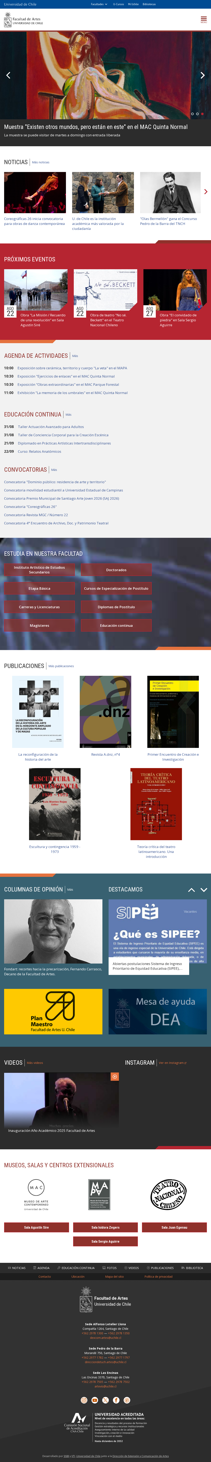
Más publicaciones (61, 666)
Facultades (97, 4)
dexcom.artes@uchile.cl (105, 1338)
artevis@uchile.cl (105, 1386)
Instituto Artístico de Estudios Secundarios (39, 569)
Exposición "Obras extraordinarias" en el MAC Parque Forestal (68, 384)
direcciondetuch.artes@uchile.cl (105, 1362)
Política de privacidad (158, 1276)
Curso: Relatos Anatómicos (39, 451)
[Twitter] (105, 1400)
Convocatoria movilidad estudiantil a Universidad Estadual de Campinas (63, 490)
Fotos (112, 1268)
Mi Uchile (133, 4)
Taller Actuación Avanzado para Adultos (51, 426)
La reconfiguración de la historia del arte (38, 757)
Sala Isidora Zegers (105, 1227)
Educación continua (116, 625)
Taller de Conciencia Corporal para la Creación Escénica (63, 435)
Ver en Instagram (171, 1063)
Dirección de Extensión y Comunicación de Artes (141, 1456)
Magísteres (39, 625)
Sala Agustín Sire (36, 1227)
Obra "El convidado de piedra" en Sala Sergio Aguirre (178, 320)
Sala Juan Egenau (174, 1227)
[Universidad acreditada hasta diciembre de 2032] (105, 1427)
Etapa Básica (39, 588)
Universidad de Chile (88, 1456)
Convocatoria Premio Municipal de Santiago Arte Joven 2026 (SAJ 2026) (61, 498)
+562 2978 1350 (119, 1333)
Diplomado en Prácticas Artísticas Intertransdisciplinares (64, 443)
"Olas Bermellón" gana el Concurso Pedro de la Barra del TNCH (168, 221)
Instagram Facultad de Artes (164, 1099)
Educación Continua (78, 1268)
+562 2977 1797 (119, 1357)
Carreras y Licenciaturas (39, 607)
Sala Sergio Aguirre (105, 1241)
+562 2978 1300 (92, 1333)
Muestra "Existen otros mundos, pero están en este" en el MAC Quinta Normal (96, 126)
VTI (73, 1456)
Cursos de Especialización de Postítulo (116, 588)
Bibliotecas (149, 4)
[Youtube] (94, 1400)
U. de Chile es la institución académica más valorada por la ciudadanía (98, 223)
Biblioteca (194, 1268)
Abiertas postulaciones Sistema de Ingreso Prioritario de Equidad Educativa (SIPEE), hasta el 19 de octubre (147, 968)
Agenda (43, 1268)
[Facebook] (116, 1400)
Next (202, 75)
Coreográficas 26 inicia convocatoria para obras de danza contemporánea (34, 221)
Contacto (45, 1276)
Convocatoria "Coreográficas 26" (30, 506)
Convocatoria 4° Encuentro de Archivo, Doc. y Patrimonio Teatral (56, 523)
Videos (134, 1268)
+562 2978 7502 (119, 1382)
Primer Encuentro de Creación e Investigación (173, 757)
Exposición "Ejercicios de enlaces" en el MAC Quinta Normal (66, 376)
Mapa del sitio (114, 1276)
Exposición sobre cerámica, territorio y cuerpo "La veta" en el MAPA (72, 368)
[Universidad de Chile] (20, 4)
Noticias (19, 1268)
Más (75, 356)
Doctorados (116, 569)
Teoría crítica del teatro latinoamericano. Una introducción (156, 851)
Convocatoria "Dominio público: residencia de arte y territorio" (55, 482)
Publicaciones (162, 1268)
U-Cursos (118, 4)
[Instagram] (84, 1400)
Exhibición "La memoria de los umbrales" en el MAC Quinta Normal (73, 392)
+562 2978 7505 (92, 1382)
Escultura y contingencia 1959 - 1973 (54, 849)
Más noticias (40, 162)
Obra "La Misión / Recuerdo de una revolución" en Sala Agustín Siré (43, 320)
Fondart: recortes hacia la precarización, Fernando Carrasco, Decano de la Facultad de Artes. (53, 971)
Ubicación (78, 1276)
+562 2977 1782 (92, 1357)
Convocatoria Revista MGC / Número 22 (36, 514)
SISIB (66, 1456)
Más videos (35, 1063)
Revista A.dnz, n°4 (105, 754)
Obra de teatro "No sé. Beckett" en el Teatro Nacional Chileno (108, 320)
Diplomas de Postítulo (116, 607)
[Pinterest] (127, 1400)
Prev (9, 75)
